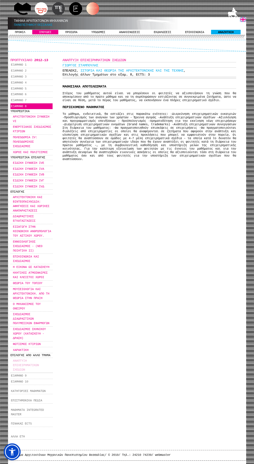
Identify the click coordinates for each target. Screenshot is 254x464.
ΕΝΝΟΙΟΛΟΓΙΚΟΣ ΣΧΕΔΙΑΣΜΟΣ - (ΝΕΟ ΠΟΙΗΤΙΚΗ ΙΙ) (27, 246)
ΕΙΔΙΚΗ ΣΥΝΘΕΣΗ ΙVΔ (28, 186)
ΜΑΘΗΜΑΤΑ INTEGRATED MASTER (27, 412)
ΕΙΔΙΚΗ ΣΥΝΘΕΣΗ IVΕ (28, 163)
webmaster (163, 455)
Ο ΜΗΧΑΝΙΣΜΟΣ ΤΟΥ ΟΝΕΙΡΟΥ (27, 306)
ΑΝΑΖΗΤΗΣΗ (226, 32)
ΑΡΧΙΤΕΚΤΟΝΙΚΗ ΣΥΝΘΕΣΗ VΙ (31, 119)
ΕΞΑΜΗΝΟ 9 (19, 376)
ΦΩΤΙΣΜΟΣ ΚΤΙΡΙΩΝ (27, 344)
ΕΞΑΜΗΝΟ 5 (19, 88)
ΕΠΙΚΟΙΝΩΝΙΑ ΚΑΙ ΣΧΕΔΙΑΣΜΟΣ (26, 259)
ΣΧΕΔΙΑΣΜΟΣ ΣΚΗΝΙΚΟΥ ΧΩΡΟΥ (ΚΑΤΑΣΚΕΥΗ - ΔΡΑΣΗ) (29, 334)
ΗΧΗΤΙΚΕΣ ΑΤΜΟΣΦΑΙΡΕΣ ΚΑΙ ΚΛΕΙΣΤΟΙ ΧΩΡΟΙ (30, 275)
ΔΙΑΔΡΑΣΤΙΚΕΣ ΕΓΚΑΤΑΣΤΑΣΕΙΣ (24, 219)
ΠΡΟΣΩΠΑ (71, 32)
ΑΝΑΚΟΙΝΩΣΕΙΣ (129, 32)
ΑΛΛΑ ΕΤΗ (18, 436)
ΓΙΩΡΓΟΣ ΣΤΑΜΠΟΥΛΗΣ (80, 65)
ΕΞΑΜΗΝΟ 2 (19, 71)
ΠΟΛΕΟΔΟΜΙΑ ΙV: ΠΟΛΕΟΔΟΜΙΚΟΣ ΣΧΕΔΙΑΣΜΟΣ (25, 142)
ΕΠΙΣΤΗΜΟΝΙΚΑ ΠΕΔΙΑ (26, 400)
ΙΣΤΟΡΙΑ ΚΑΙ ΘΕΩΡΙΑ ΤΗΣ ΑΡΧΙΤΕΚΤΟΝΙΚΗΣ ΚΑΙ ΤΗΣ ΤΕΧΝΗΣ (132, 71)
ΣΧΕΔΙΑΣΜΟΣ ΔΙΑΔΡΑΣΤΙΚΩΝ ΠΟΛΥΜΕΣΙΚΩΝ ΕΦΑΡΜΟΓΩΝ (31, 319)
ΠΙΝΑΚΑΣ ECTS (21, 423)
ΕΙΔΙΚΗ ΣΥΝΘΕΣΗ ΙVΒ (28, 174)
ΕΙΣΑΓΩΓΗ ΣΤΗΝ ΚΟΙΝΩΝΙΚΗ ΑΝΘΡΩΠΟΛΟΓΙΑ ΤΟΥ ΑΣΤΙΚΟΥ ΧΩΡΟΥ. (32, 231)
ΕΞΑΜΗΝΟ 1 (19, 65)
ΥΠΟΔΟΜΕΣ (98, 32)
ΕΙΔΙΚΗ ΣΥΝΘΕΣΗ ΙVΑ (28, 169)
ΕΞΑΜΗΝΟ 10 (19, 381)
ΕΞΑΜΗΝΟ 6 (19, 94)
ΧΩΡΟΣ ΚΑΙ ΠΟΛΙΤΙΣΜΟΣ (30, 152)
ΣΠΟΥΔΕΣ (45, 32)
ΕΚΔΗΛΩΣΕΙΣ (162, 32)
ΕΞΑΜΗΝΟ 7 (19, 100)
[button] (12, 452)
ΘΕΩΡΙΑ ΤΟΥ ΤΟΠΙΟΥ (27, 283)
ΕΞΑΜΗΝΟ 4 (19, 82)
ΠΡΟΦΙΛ (20, 32)
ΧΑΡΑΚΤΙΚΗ (21, 350)
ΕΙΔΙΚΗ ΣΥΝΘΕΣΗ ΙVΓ (28, 180)
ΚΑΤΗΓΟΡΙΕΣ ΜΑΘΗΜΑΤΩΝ (28, 391)
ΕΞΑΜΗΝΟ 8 (19, 106)
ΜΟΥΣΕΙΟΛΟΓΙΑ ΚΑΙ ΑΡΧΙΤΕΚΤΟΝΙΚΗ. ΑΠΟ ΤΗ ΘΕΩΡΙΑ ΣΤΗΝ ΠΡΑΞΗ (31, 294)
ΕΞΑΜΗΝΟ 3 (19, 77)
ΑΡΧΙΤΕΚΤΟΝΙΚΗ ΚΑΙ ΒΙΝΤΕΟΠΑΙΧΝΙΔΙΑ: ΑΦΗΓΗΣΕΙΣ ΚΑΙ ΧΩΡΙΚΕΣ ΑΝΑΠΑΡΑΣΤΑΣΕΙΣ (31, 204)
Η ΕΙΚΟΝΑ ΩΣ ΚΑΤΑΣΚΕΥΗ (31, 267)
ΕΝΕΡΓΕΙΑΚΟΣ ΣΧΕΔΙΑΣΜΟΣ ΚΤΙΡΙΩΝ (32, 129)
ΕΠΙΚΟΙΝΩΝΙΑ (194, 32)
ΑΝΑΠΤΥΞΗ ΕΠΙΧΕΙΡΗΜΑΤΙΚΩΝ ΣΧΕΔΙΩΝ (26, 365)
